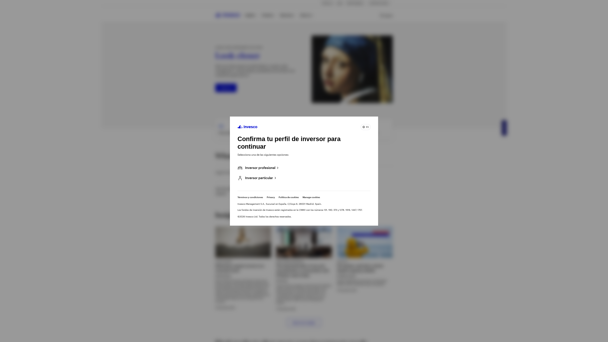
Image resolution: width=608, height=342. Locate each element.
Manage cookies (311, 197)
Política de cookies (289, 197)
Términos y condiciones (250, 197)
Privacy (271, 197)
